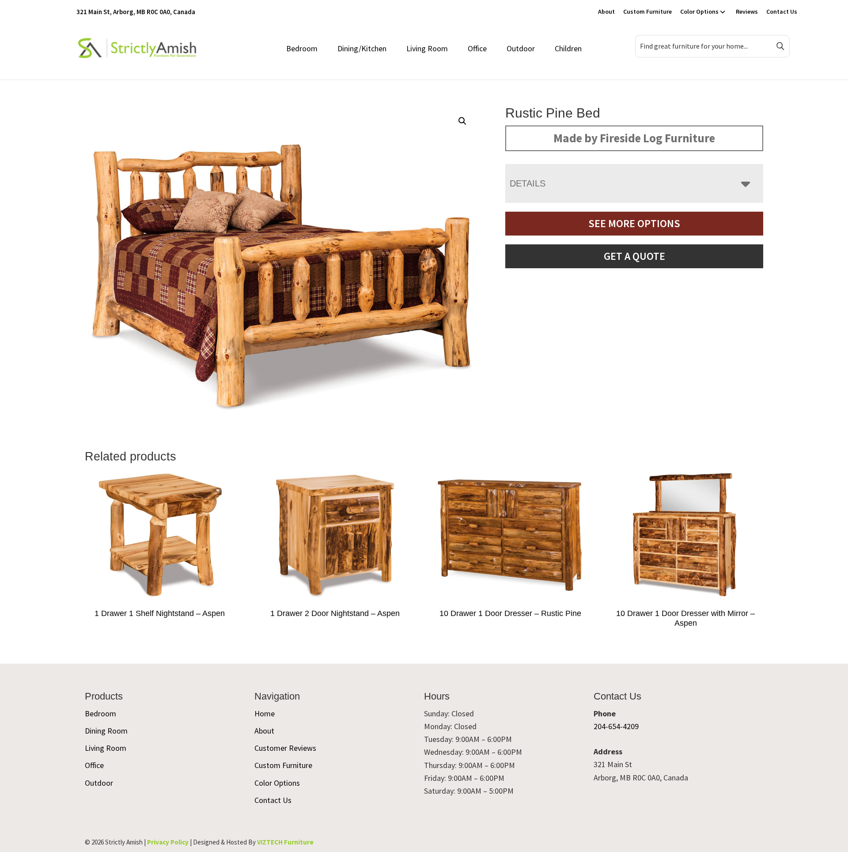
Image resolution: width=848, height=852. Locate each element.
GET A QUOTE (634, 256)
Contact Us (781, 11)
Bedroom (302, 48)
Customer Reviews (285, 748)
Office (477, 48)
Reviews (747, 11)
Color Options (699, 11)
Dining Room (106, 731)
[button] (462, 121)
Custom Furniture (647, 11)
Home (264, 713)
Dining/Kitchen (361, 48)
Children (568, 48)
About (606, 11)
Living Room (427, 48)
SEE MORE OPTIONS (634, 223)
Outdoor (521, 48)
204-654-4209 (616, 726)
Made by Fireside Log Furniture (634, 137)
